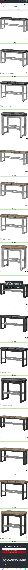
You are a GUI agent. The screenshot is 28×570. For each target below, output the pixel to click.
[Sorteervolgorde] (27, 6)
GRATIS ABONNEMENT (14, 552)
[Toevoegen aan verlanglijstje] (27, 11)
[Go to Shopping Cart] (21, 569)
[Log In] (12, 569)
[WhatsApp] (25, 569)
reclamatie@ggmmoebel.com (6, 565)
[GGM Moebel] (3, 0)
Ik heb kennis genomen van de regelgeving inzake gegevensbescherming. (10, 550)
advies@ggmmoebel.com (6, 564)
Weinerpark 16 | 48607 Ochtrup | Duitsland (8, 562)
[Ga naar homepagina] (0, 4)
